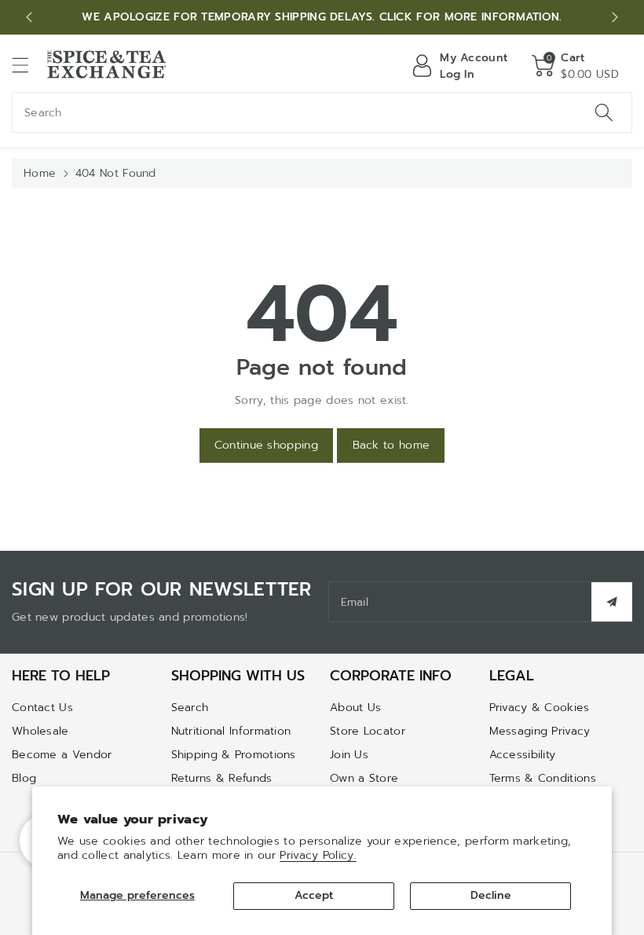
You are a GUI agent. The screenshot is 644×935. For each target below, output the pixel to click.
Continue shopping (266, 445)
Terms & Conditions (542, 778)
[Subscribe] (611, 602)
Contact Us (42, 707)
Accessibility (522, 754)
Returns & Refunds (222, 778)
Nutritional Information (231, 731)
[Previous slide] (29, 17)
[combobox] (322, 112)
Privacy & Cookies (539, 707)
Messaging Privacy (540, 731)
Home (40, 173)
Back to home (391, 445)
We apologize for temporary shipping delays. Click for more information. (322, 17)
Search (190, 707)
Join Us (349, 754)
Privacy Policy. (318, 855)
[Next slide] (615, 17)
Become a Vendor (62, 754)
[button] (27, 65)
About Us (355, 707)
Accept (314, 895)
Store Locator (367, 731)
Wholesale (40, 731)
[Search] (603, 112)
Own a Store (364, 778)
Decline (490, 895)
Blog (24, 778)
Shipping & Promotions (233, 754)
